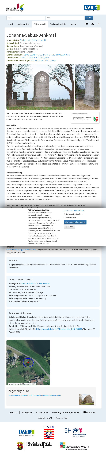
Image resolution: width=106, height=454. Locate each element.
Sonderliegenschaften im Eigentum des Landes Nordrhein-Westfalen (34, 395)
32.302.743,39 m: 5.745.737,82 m (35, 57)
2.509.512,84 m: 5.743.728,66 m (43, 60)
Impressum (27, 412)
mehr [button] (72, 24)
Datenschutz (42, 412)
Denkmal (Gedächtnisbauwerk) (33, 40)
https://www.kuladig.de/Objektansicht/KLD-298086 (59, 329)
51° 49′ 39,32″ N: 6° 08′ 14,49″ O (37, 54)
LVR (50, 418)
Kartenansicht (23, 24)
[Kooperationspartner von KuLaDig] (85, 119)
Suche (88, 17)
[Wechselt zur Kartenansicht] (53, 362)
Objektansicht (40, 24)
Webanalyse (71, 217)
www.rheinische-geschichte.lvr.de (21, 249)
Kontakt (13, 412)
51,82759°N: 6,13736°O (60, 54)
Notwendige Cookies (74, 214)
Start (10, 24)
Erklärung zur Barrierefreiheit (65, 412)
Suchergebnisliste (58, 24)
